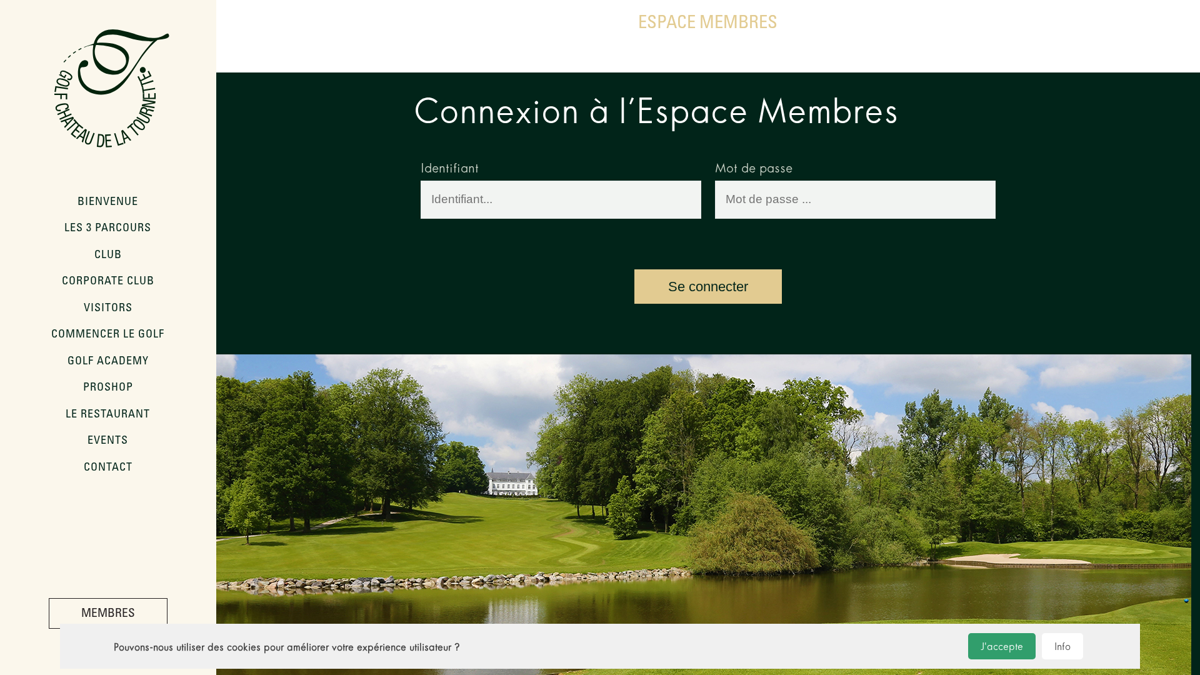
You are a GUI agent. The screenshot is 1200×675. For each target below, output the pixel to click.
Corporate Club (108, 282)
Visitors (108, 308)
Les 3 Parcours (107, 228)
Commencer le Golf (107, 335)
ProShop (108, 388)
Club (108, 255)
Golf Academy (108, 362)
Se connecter (708, 286)
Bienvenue (108, 202)
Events (108, 441)
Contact (108, 468)
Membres (108, 614)
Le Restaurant (108, 415)
